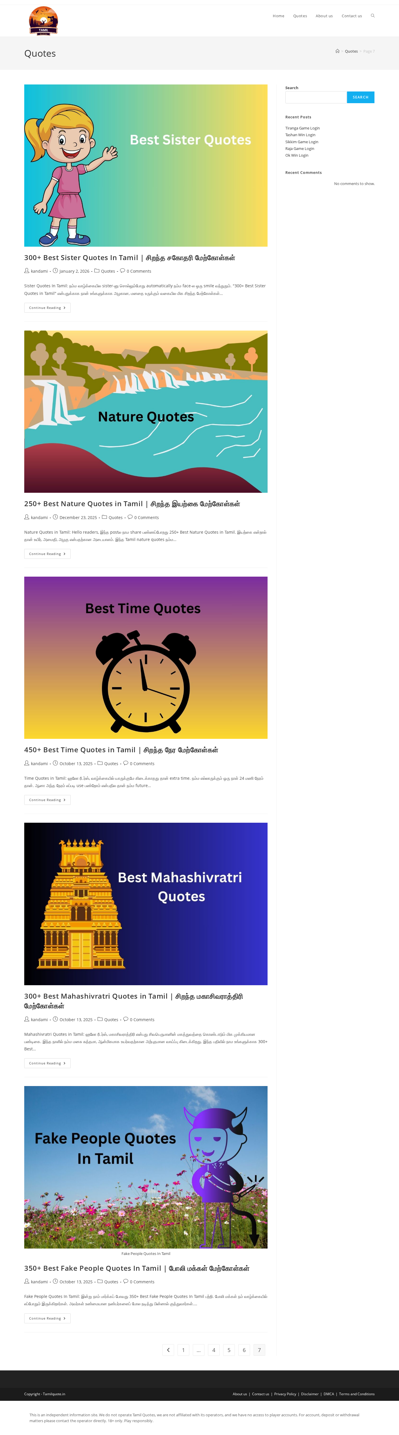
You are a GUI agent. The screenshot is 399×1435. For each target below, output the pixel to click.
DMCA (329, 1393)
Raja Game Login (299, 148)
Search (292, 87)
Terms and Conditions (357, 1393)
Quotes (108, 271)
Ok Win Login (296, 155)
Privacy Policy (285, 1393)
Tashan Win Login (300, 134)
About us (240, 1393)
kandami (39, 271)
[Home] (337, 51)
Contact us (260, 1393)
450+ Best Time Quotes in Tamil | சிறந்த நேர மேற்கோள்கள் (121, 749)
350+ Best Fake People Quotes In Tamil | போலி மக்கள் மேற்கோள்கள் (136, 1268)
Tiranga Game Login (302, 128)
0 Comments (139, 271)
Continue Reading (50, 309)
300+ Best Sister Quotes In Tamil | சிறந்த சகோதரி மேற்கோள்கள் (129, 257)
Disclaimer (310, 1393)
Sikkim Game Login (301, 141)
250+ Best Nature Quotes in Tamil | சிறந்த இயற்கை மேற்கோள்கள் (132, 503)
